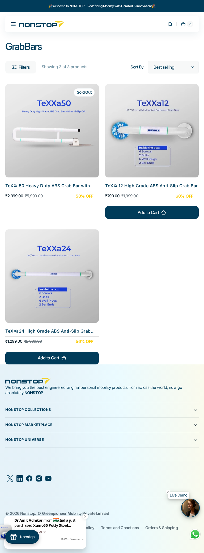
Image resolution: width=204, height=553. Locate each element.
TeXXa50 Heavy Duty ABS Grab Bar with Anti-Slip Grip (47, 186)
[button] (13, 24)
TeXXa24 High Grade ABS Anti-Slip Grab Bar (48, 331)
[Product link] (52, 151)
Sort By (137, 66)
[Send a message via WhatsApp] (195, 534)
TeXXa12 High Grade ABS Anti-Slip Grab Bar (151, 185)
